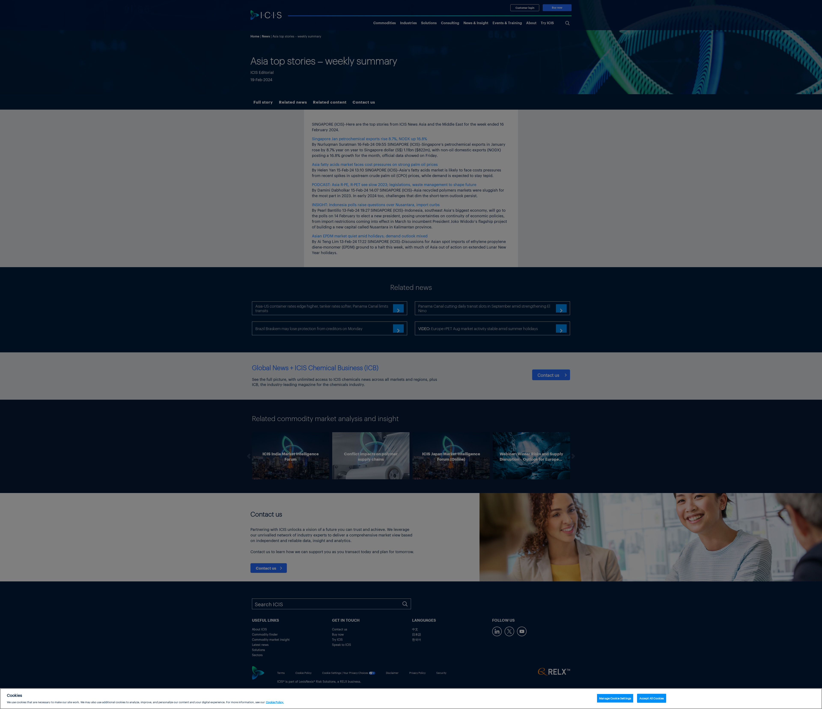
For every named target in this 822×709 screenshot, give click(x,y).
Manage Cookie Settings (615, 698)
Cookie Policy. (275, 702)
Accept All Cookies (651, 698)
